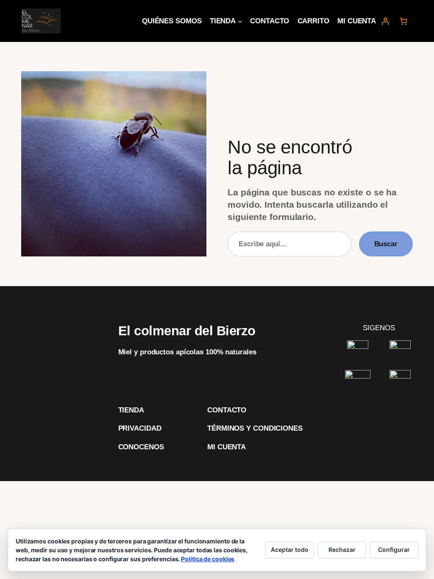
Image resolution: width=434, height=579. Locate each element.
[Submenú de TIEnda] (240, 21)
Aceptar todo (290, 549)
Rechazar (342, 549)
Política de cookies (207, 558)
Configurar (394, 549)
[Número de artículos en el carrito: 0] (404, 21)
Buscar (386, 243)
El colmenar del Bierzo (187, 330)
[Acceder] (385, 21)
